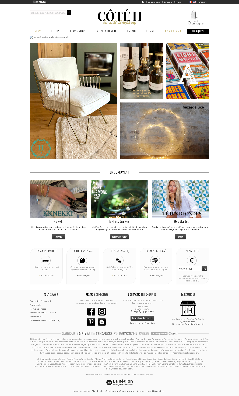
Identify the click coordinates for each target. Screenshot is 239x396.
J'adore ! (180, 237)
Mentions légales (81, 391)
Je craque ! (58, 237)
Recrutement (36, 316)
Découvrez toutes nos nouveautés (54, 1)
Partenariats (35, 305)
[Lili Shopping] (119, 16)
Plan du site (97, 391)
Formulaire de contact (142, 318)
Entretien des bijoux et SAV (43, 312)
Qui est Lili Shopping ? (40, 301)
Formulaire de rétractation (142, 323)
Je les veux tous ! (119, 237)
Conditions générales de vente (120, 391)
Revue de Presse (38, 309)
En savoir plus (47, 275)
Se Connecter (154, 2)
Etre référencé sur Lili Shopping (45, 320)
